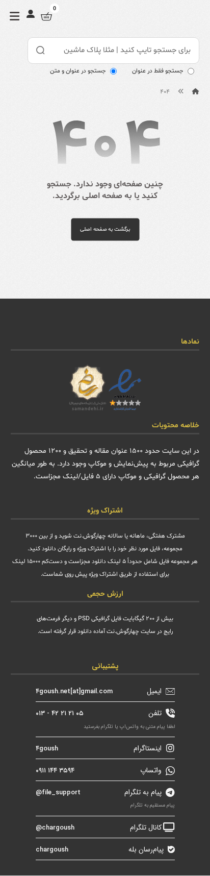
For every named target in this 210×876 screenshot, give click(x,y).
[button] (15, 16)
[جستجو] (41, 50)
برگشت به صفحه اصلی (105, 229)
